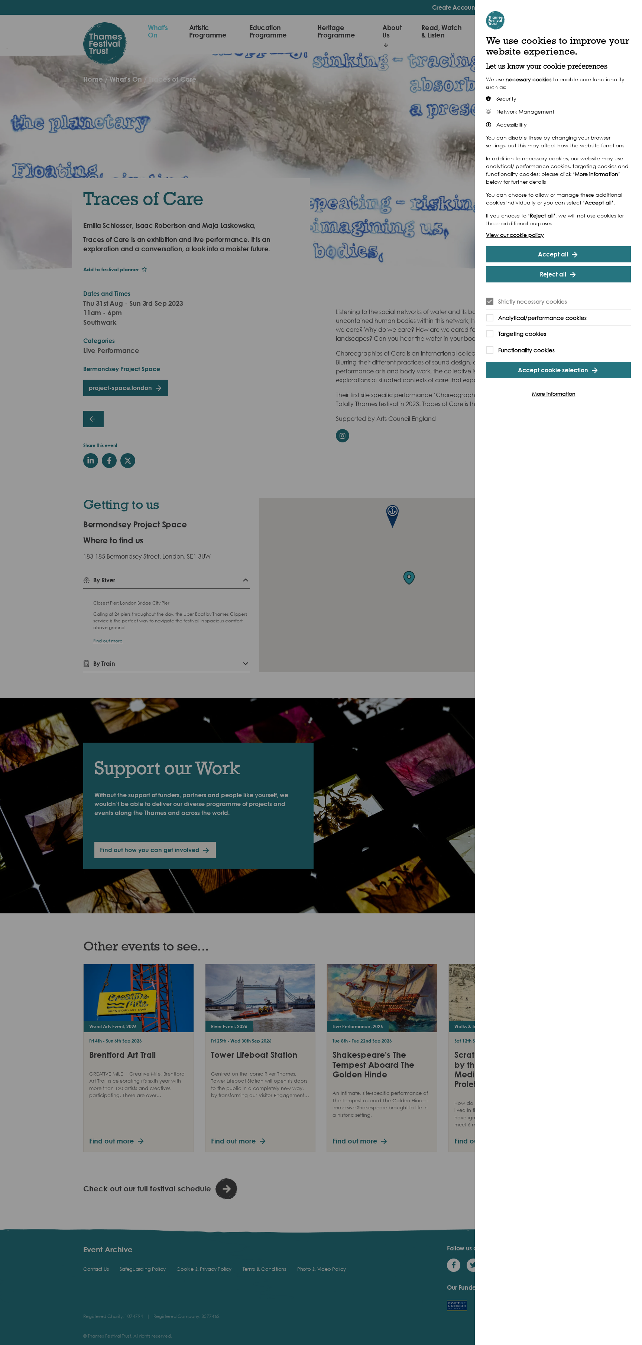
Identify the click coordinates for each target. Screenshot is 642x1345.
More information (553, 393)
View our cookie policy (515, 235)
